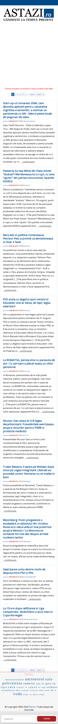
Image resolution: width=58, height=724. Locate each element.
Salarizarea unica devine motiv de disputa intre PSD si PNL (24, 571)
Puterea (26, 185)
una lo (40, 683)
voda (17, 694)
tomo (42, 694)
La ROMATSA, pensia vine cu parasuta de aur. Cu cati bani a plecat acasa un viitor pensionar (29, 363)
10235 (38, 94)
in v (53, 690)
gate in (50, 683)
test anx (44, 690)
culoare (32, 687)
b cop (42, 687)
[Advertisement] (29, 54)
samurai (29, 683)
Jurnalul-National (30, 577)
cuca (11, 687)
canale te (21, 687)
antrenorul (35, 679)
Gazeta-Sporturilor (30, 619)
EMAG (29, 674)
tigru (4, 687)
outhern (52, 687)
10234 (32, 94)
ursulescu (8, 690)
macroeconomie (14, 679)
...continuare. (28, 161)
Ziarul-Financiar (29, 121)
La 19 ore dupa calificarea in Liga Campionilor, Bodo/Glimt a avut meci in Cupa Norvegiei (28, 611)
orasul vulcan (29, 690)
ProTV (26, 435)
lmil (18, 690)
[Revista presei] (28, 21)
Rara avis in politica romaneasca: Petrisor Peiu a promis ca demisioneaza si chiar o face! (28, 238)
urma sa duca (30, 694)
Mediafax (27, 481)
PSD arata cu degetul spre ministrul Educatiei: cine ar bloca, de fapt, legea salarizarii (26, 302)
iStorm (32, 706)
